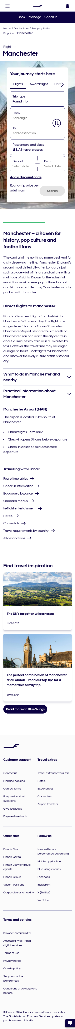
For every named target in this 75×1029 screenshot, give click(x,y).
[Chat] (70, 1023)
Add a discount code (25, 177)
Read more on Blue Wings (25, 709)
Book (21, 17)
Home (7, 28)
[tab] (18, 84)
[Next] (62, 84)
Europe (36, 28)
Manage (35, 17)
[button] (7, 6)
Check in (50, 17)
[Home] (37, 6)
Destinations (21, 28)
